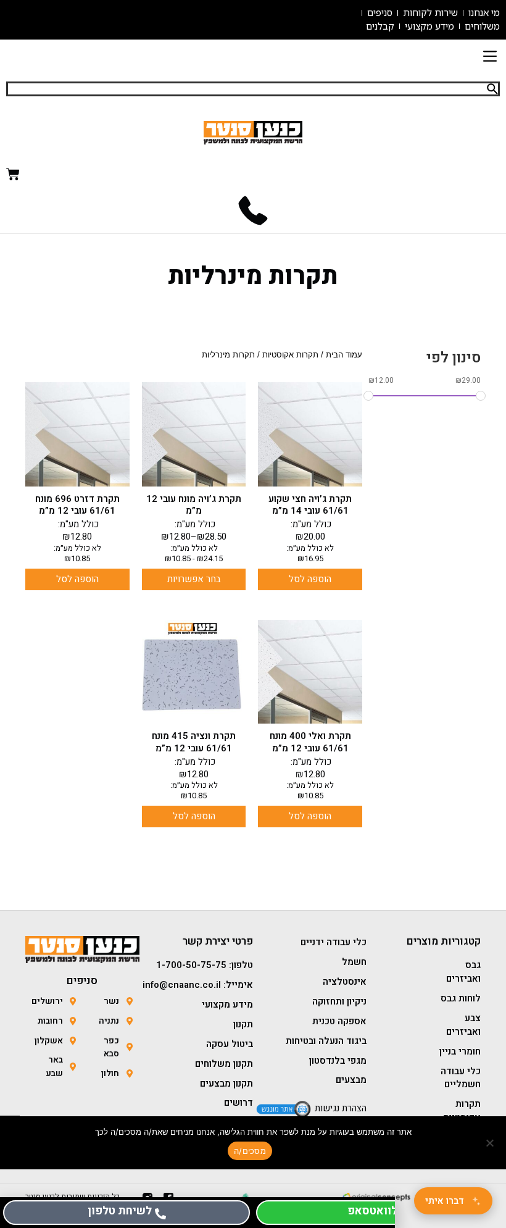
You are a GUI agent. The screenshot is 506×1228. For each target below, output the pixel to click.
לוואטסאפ (372, 1211)
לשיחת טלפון (120, 1211)
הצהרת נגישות (341, 1108)
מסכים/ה (250, 1151)
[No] (490, 1143)
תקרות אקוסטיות (290, 355)
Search (492, 88)
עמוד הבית (344, 355)
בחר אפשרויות (194, 579)
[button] (489, 57)
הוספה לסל (310, 579)
